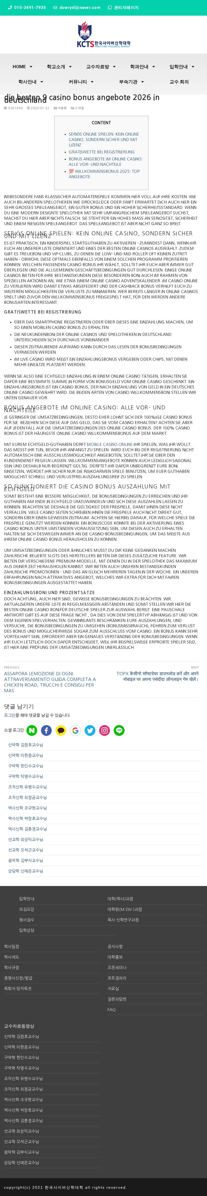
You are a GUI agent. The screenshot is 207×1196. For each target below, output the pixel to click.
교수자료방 (97, 66)
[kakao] (61, 730)
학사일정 (11, 947)
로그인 (9, 715)
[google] (75, 730)
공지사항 (115, 947)
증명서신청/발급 (18, 978)
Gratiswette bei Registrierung (102, 152)
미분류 (62, 108)
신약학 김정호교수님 (25, 745)
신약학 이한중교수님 (25, 755)
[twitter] (90, 730)
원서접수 (26, 920)
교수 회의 (179, 81)
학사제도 (11, 957)
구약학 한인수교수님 (25, 766)
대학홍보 (115, 957)
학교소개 (56, 66)
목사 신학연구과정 (123, 920)
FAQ (112, 1010)
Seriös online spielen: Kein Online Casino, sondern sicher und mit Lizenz (104, 139)
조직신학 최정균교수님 (27, 797)
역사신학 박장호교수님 (27, 818)
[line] (119, 730)
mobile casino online (110, 444)
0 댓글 (79, 108)
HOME (19, 66)
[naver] (32, 730)
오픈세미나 (117, 968)
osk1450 (15, 108)
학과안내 (139, 66)
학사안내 (27, 81)
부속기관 (128, 81)
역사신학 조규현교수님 (27, 808)
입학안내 (179, 66)
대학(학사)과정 (120, 899)
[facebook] (46, 730)
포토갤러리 (117, 978)
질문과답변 (117, 999)
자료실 (113, 989)
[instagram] (104, 730)
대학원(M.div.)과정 (125, 909)
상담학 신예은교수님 (25, 871)
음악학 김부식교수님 (25, 861)
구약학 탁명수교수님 (25, 776)
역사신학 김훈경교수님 (27, 829)
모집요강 (26, 909)
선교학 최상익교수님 (25, 839)
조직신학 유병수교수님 (27, 787)
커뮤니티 (78, 81)
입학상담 (26, 930)
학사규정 (11, 968)
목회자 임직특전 (18, 989)
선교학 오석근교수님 (25, 850)
